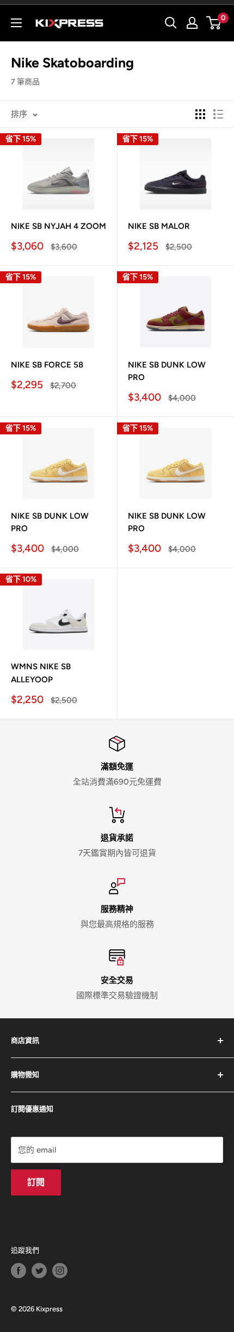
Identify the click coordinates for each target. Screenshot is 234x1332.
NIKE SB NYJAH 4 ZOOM (58, 226)
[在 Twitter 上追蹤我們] (39, 1270)
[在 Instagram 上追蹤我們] (59, 1270)
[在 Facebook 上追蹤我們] (18, 1270)
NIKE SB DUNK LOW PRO (167, 371)
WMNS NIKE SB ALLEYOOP (41, 673)
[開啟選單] (16, 22)
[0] (214, 22)
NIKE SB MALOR (159, 226)
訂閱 (36, 1182)
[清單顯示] (218, 114)
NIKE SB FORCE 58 (47, 365)
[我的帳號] (192, 23)
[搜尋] (171, 23)
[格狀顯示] (200, 114)
